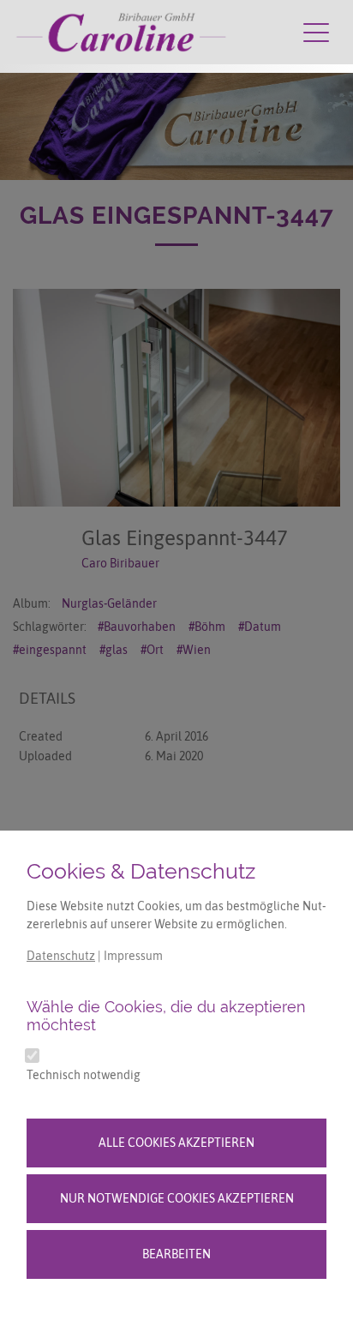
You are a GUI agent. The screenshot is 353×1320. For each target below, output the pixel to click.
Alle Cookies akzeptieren (176, 1142)
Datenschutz (61, 956)
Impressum (133, 956)
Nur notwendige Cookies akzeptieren (177, 1198)
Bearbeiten (176, 1254)
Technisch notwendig (84, 1075)
